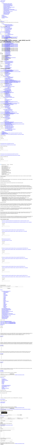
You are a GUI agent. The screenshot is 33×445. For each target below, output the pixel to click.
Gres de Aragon (6, 295)
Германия (5, 304)
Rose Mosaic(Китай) (8, 107)
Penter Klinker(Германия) (8, 64)
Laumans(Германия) (8, 118)
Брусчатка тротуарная (8, 123)
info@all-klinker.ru (2, 399)
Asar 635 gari (7, 57)
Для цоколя (6, 102)
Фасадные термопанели (7, 6)
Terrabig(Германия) (7, 52)
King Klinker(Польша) (8, 87)
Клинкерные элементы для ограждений (9, 86)
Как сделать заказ (4, 386)
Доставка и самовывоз (5, 17)
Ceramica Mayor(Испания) (8, 25)
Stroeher (5, 302)
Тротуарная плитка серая (8, 129)
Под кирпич (6, 100)
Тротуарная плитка (6, 14)
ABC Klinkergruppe (6, 291)
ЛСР (5, 120)
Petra (5, 98)
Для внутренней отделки (8, 99)
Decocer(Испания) (7, 115)
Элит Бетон (5, 307)
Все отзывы (2, 371)
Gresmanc (5, 297)
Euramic (5, 293)
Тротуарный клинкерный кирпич (8, 61)
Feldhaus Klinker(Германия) (9, 62)
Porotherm (6, 119)
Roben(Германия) (7, 65)
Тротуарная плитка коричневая (9, 127)
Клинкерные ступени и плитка (8, 3)
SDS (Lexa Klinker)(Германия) (9, 34)
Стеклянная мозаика (6, 10)
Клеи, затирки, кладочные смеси (8, 11)
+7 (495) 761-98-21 (2, 0)
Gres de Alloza (5, 294)
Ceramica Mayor (6, 292)
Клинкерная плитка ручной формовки (10, 57)
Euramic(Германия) (7, 26)
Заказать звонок (2, 1)
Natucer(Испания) (7, 32)
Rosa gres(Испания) (7, 33)
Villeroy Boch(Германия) (8, 96)
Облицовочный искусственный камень (9, 9)
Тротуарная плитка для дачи (9, 125)
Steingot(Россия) (7, 66)
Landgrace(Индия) (7, 94)
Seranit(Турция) (7, 35)
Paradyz (5, 299)
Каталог (3, 2)
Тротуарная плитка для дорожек (9, 126)
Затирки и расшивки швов (8, 110)
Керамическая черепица (7, 117)
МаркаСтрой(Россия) (8, 39)
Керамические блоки (6, 13)
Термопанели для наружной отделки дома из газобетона (13, 81)
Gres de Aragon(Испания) (8, 28)
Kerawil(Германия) (7, 63)
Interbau (5, 298)
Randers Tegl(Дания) (8, 73)
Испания (6, 38)
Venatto (4, 303)
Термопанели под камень (8, 84)
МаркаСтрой (5, 306)
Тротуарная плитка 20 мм (8, 124)
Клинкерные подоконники (7, 7)
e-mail (1, 408)
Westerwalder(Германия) (8, 67)
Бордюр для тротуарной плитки (9, 121)
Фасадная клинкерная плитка (8, 4)
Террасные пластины (6, 8)
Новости (3, 382)
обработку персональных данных (19, 374)
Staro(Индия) (7, 116)
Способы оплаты (4, 16)
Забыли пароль (2, 415)
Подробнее (1, 345)
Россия (6, 60)
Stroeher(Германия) (7, 51)
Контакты (3, 381)
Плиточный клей (7, 112)
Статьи (3, 383)
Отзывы (3, 387)
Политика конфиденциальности (6, 385)
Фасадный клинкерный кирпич (8, 5)
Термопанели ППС (7, 85)
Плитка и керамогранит (5, 316)
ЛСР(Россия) (7, 75)
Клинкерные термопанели (8, 79)
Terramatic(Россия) (7, 53)
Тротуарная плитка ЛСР (8, 128)
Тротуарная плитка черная (8, 130)
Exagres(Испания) (7, 27)
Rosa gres (5, 300)
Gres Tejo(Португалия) (8, 29)
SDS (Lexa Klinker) (6, 301)
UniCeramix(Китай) (7, 54)
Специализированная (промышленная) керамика (10, 103)
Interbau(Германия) (7, 31)
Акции (3, 131)
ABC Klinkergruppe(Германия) (9, 70)
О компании (3, 15)
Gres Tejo (5, 296)
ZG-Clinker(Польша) (8, 88)
